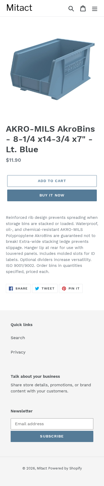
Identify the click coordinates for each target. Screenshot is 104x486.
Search (18, 337)
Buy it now (52, 195)
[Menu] (95, 8)
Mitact (42, 468)
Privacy (18, 352)
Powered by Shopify (65, 468)
